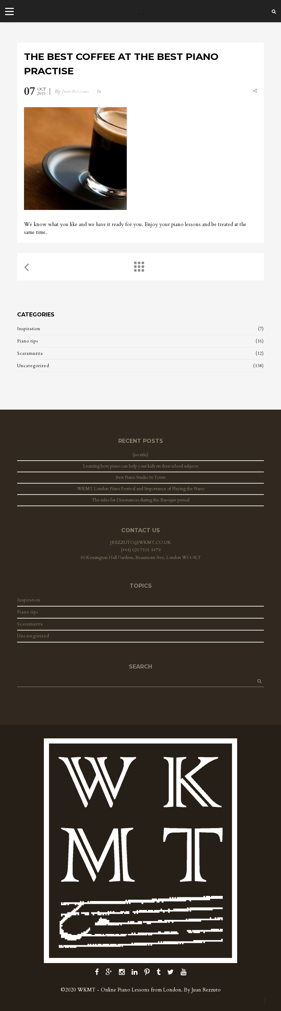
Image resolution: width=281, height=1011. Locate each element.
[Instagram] (121, 972)
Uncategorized (33, 366)
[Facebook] (96, 972)
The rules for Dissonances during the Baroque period (141, 500)
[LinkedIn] (134, 972)
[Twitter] (170, 972)
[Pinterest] (147, 972)
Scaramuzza (30, 353)
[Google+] (108, 972)
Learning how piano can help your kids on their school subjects (140, 466)
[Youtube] (183, 972)
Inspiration (28, 329)
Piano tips (27, 341)
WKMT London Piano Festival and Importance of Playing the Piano (140, 489)
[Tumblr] (158, 972)
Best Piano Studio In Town (140, 477)
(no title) (140, 455)
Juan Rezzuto (75, 91)
